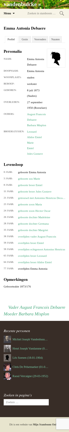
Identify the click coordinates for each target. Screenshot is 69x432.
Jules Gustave (35, 153)
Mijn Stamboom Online (46, 424)
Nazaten (55, 39)
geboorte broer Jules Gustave (35, 191)
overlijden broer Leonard (32, 255)
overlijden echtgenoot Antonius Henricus (41, 249)
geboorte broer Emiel (30, 185)
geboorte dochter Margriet (33, 230)
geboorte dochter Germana (33, 223)
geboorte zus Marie (29, 178)
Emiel (30, 148)
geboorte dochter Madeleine (34, 217)
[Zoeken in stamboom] (61, 13)
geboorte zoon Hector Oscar (34, 210)
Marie (30, 142)
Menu (7, 13)
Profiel (11, 39)
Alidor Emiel (34, 137)
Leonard (32, 131)
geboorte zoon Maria (30, 204)
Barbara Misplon (36, 125)
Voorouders (40, 39)
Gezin (25, 39)
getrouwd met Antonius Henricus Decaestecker (41, 198)
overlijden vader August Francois (37, 236)
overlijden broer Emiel (31, 243)
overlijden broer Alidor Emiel (35, 262)
